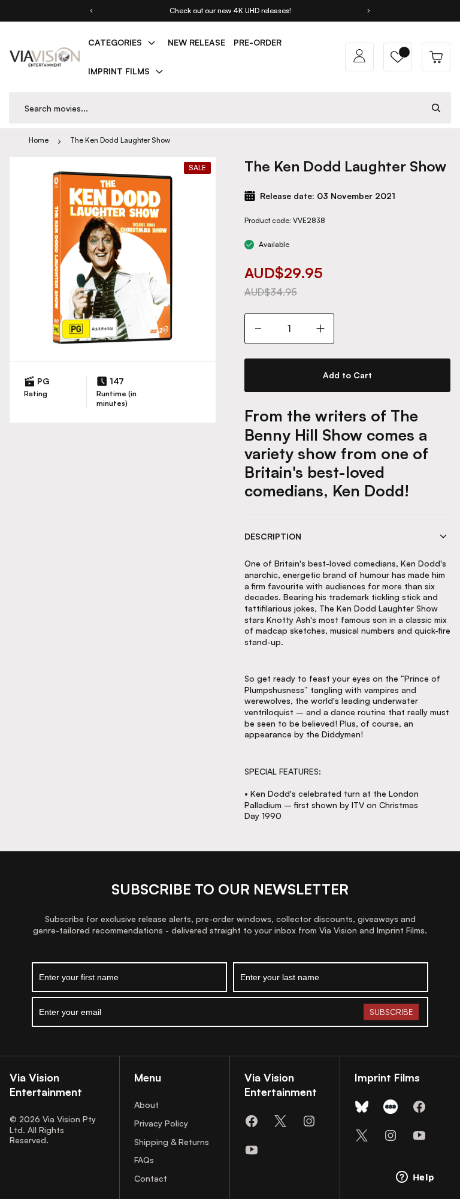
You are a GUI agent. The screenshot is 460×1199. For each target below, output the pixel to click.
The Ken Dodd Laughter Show (120, 139)
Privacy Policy (161, 1123)
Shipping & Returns (171, 1142)
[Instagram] (309, 1121)
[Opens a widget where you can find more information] (415, 1178)
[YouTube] (251, 1150)
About (146, 1104)
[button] (398, 57)
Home (39, 139)
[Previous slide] (91, 11)
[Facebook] (251, 1121)
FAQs (144, 1160)
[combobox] (215, 108)
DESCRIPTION (272, 536)
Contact (150, 1178)
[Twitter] (280, 1121)
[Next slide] (369, 11)
